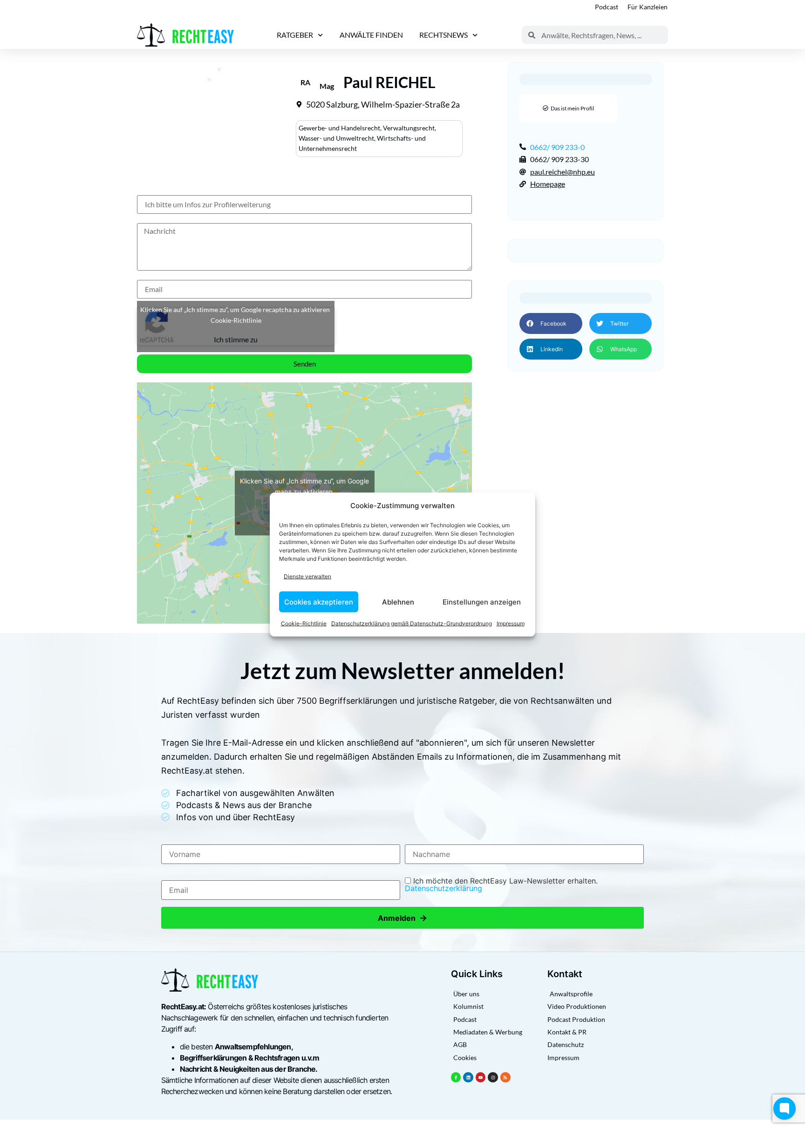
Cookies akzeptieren (318, 601)
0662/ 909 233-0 (557, 147)
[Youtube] (481, 1077)
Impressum (511, 623)
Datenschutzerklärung (443, 888)
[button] (550, 323)
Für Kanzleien (648, 7)
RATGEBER (295, 34)
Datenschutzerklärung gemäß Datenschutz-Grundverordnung (411, 623)
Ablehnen (398, 601)
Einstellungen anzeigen (482, 601)
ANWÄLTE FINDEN (371, 34)
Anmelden (402, 918)
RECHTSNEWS (443, 34)
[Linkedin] (468, 1077)
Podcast (606, 7)
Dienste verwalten (307, 575)
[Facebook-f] (456, 1077)
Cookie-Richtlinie (304, 623)
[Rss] (505, 1077)
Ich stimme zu (236, 339)
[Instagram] (493, 1077)
